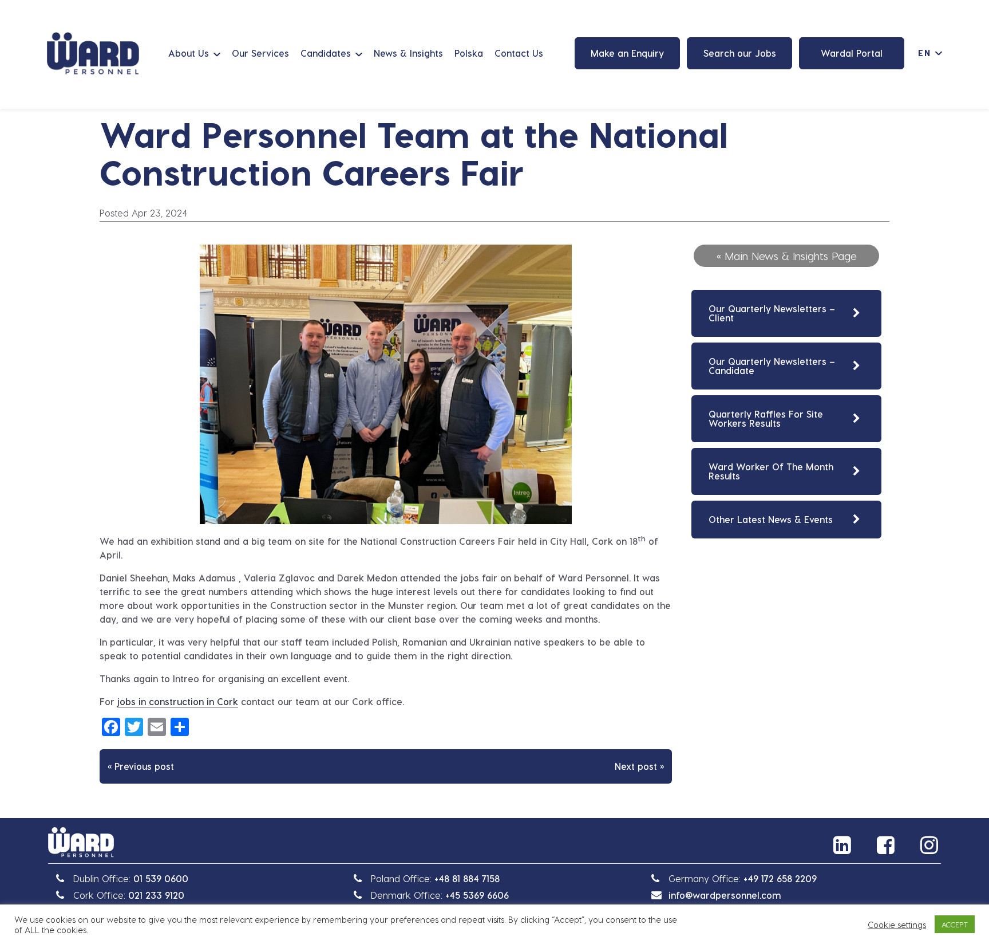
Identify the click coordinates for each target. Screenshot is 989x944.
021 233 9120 (156, 895)
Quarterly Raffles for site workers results (766, 418)
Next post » (639, 766)
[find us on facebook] (887, 845)
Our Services (260, 53)
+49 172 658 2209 (780, 878)
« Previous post (141, 766)
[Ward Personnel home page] (93, 53)
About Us (188, 53)
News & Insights (408, 53)
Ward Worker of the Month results (771, 471)
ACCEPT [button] (954, 924)
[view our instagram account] (930, 845)
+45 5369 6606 (477, 895)
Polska (468, 53)
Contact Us (518, 53)
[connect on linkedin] (843, 845)
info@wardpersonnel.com (724, 895)
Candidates (325, 53)
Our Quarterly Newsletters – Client (772, 313)
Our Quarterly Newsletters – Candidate (772, 366)
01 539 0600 (160, 878)
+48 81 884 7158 (467, 878)
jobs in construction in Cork (177, 701)
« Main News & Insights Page (787, 255)
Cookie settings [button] (897, 924)
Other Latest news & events (771, 519)
